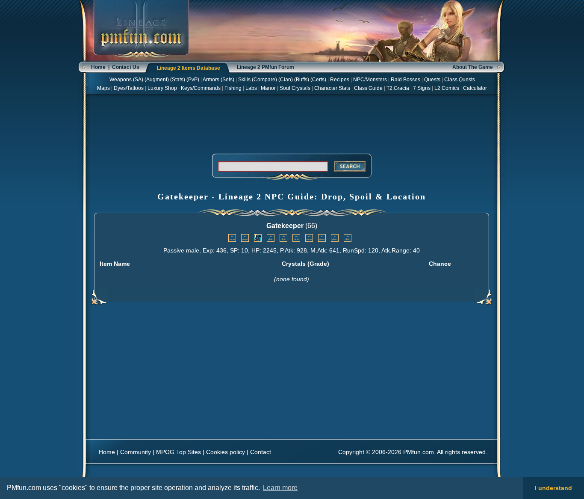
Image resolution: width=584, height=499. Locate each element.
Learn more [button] (280, 487)
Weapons (120, 80)
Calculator (475, 88)
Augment (156, 80)
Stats (177, 80)
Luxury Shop (162, 88)
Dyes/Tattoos (129, 88)
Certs (318, 80)
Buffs (301, 80)
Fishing (233, 88)
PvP (193, 80)
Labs (251, 88)
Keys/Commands (201, 88)
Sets (227, 80)
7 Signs (422, 88)
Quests (432, 80)
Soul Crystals (295, 88)
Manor (268, 88)
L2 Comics (446, 88)
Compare (264, 80)
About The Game (472, 67)
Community (135, 452)
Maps (103, 88)
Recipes (339, 80)
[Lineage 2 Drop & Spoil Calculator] (141, 60)
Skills (244, 80)
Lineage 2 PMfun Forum (265, 67)
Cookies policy (225, 452)
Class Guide (368, 88)
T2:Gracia (397, 88)
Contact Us (125, 67)
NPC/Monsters (370, 80)
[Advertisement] (291, 122)
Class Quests (459, 80)
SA (138, 80)
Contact (260, 452)
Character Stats (332, 88)
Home (98, 67)
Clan (285, 80)
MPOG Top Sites (178, 452)
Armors (211, 80)
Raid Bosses (405, 80)
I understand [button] (553, 487)
